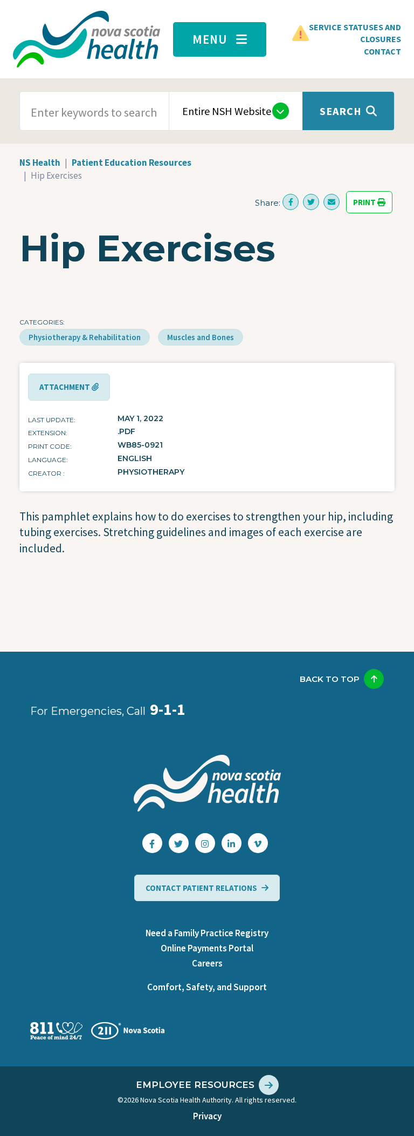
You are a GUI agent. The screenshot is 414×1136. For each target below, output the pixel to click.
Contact (382, 51)
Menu (209, 39)
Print (365, 202)
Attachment (65, 387)
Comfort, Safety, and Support (207, 987)
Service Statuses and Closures (355, 33)
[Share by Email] (331, 202)
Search (341, 111)
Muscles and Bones (200, 337)
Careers (207, 963)
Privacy (207, 1116)
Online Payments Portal (207, 948)
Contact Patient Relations (201, 888)
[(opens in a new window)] (290, 202)
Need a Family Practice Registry (207, 933)
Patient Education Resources (131, 162)
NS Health (39, 162)
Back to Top (330, 679)
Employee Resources (195, 1084)
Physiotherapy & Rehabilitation (85, 337)
